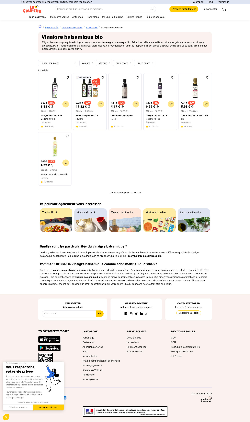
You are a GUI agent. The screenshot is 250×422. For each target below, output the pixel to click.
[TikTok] (146, 314)
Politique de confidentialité (185, 347)
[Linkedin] (141, 314)
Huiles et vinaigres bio (72, 27)
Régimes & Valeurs (92, 370)
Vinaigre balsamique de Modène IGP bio (51, 117)
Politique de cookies (182, 351)
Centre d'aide (134, 338)
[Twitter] (136, 314)
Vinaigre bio (92, 27)
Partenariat (88, 342)
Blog (210, 2)
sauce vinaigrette (145, 270)
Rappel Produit (135, 351)
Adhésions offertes (92, 347)
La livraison (133, 342)
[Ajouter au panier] (65, 104)
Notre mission (89, 356)
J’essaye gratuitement (184, 9)
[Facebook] (125, 314)
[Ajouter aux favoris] (67, 77)
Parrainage (223, 2)
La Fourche (89, 331)
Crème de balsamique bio (122, 116)
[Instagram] (131, 314)
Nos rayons (88, 375)
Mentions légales (183, 331)
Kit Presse (176, 356)
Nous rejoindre (90, 379)
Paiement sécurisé (136, 347)
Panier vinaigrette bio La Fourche (87, 117)
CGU (173, 342)
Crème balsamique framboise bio (194, 117)
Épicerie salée (51, 27)
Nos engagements (92, 365)
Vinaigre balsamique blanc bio (54, 174)
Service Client (136, 331)
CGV (173, 338)
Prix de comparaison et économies (101, 361)
